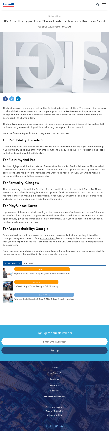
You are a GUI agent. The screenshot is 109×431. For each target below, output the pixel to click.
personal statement (13, 176)
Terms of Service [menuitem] (54, 411)
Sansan (68, 26)
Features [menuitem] (54, 378)
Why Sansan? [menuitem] (54, 373)
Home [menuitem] (54, 367)
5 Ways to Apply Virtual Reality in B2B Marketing (36, 286)
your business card (90, 251)
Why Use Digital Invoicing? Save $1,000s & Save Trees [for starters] (44, 298)
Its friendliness (48, 238)
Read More (29, 263)
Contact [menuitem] (54, 390)
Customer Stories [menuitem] (54, 407)
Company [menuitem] (54, 384)
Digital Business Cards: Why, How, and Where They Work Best (42, 273)
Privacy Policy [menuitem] (54, 415)
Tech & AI (42, 269)
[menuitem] (97, 4)
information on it (26, 111)
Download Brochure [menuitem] (54, 396)
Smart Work (44, 295)
